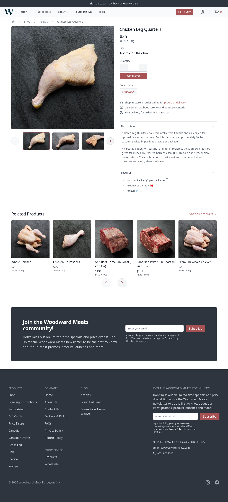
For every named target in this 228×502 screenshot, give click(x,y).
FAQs (48, 423)
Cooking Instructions (23, 402)
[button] (202, 12)
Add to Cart (133, 76)
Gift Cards (15, 416)
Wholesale (44, 12)
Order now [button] (184, 12)
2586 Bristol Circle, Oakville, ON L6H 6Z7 (181, 442)
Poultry (44, 21)
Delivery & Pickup (56, 416)
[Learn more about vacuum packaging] (167, 179)
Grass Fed (15, 445)
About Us (51, 402)
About (64, 13)
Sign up (94, 3)
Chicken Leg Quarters (70, 21)
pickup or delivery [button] (175, 102)
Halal (12, 452)
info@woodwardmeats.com (173, 447)
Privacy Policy (171, 338)
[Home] (13, 22)
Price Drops (16, 423)
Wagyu (13, 466)
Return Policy (54, 438)
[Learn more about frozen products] (141, 190)
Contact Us (52, 409)
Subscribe (195, 329)
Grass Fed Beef (91, 402)
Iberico (13, 459)
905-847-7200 (165, 453)
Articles (86, 395)
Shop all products (201, 214)
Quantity (125, 61)
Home (49, 395)
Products (51, 457)
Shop (27, 13)
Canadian (128, 91)
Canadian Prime (19, 438)
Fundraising (84, 12)
